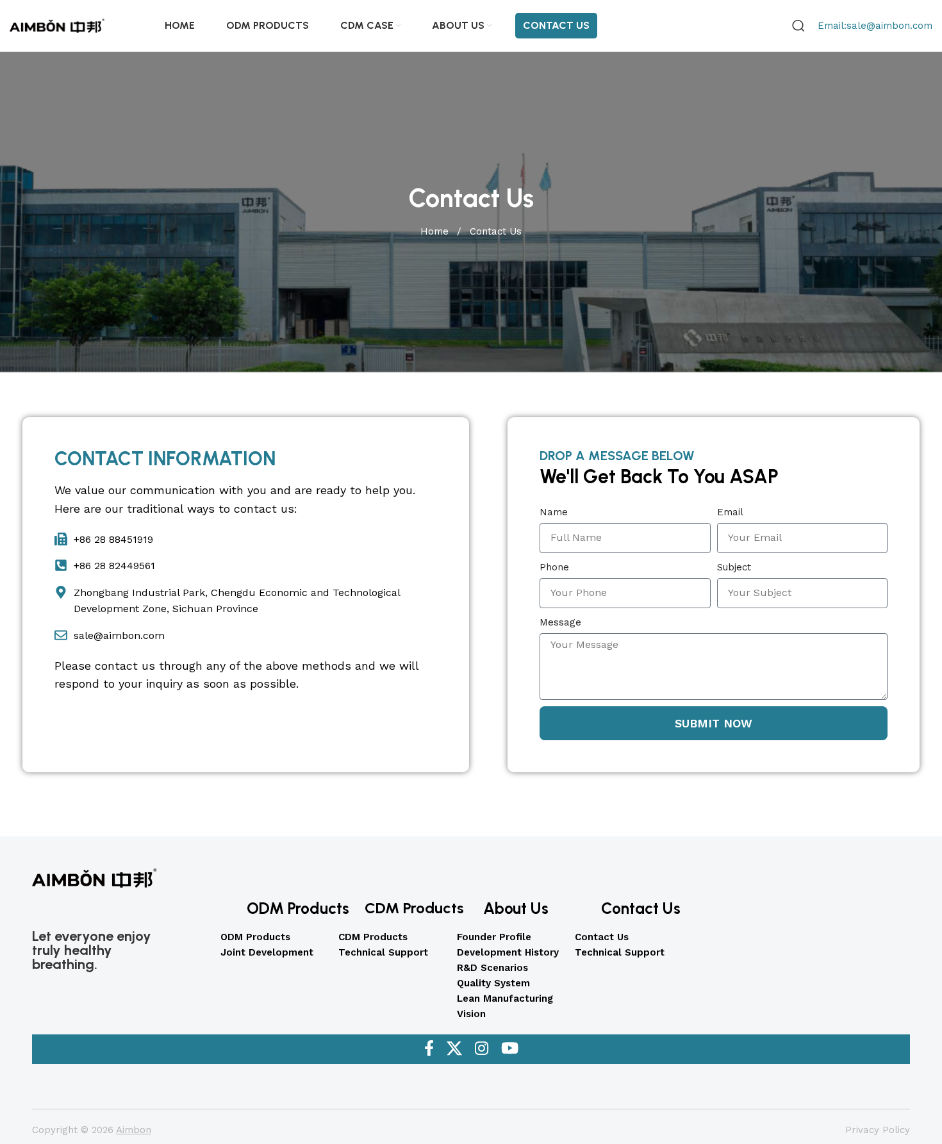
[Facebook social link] (429, 1049)
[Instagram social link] (481, 1049)
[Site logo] (58, 25)
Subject (734, 567)
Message (560, 622)
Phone (554, 567)
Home (436, 231)
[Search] (798, 25)
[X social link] (454, 1049)
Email (730, 512)
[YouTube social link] (510, 1049)
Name (554, 512)
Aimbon (133, 1130)
